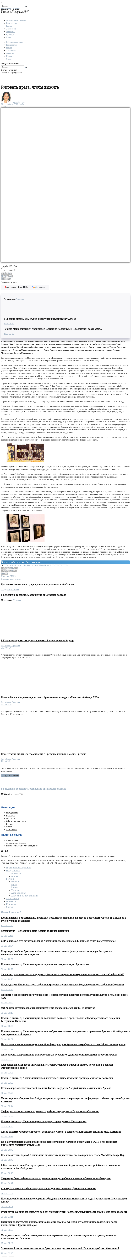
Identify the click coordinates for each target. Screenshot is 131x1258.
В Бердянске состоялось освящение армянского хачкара (33, 788)
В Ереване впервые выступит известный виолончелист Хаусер (40, 318)
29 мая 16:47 (7, 1183)
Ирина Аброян (18, 102)
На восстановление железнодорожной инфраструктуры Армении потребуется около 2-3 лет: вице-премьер (63, 1044)
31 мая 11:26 (7, 936)
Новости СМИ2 (8, 576)
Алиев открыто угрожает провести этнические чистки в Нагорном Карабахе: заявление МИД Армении (61, 1131)
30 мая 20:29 (7, 969)
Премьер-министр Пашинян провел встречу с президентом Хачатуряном (43, 1121)
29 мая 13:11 (7, 1217)
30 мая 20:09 (7, 1026)
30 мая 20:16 (7, 1013)
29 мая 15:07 (7, 1193)
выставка (25, 565)
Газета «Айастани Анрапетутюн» (22, 845)
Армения (14, 565)
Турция (15, 890)
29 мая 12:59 (7, 1230)
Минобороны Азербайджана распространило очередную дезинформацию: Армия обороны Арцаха (59, 1054)
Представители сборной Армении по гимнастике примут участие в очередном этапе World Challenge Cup (62, 1155)
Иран (14, 884)
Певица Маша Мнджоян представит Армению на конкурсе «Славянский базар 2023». (53, 328)
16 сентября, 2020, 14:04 (12, 104)
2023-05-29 (9, 324)
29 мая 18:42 (7, 1150)
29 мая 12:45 (7, 1253)
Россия (15, 881)
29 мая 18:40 (7, 1160)
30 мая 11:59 (7, 1093)
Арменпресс (12, 840)
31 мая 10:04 (7, 946)
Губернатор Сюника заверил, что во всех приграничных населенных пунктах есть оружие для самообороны (64, 1211)
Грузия (15, 887)
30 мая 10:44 (7, 1106)
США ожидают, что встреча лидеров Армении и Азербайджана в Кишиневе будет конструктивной (58, 940)
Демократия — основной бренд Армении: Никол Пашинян (35, 930)
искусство (37, 565)
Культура (10, 34)
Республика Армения (10, 645)
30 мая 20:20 (7, 1003)
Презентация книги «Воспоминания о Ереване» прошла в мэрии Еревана (43, 753)
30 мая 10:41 (7, 1116)
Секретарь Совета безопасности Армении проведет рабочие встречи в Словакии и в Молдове (56, 1178)
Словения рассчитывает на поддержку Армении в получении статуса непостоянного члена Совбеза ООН (62, 974)
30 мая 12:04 (7, 1059)
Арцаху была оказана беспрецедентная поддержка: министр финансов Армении (48, 1188)
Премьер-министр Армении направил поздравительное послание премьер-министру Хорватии (57, 1077)
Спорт (9, 37)
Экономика (11, 28)
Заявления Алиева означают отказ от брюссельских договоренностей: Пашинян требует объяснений (60, 1248)
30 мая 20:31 (7, 959)
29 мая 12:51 (7, 1243)
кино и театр (50, 565)
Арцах (14, 876)
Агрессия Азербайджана (24, 895)
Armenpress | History (16, 842)
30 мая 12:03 (7, 1073)
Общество (10, 31)
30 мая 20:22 (7, 989)
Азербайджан (18, 892)
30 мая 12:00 (7, 1083)
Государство (11, 23)
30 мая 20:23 (7, 979)
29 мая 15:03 (7, 1207)
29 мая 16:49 (7, 1173)
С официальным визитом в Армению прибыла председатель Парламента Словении (50, 1111)
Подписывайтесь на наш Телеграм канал (21, 562)
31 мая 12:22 (7, 926)
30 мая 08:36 (7, 1126)
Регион (9, 26)
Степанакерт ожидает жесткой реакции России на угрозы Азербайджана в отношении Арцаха (56, 1088)
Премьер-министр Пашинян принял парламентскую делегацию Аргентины (45, 964)
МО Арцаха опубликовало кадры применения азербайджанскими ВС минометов (48, 1007)
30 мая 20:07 (7, 1039)
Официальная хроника (16, 20)
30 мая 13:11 (7, 1049)
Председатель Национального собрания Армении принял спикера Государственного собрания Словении (62, 984)
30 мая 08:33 (7, 1137)
